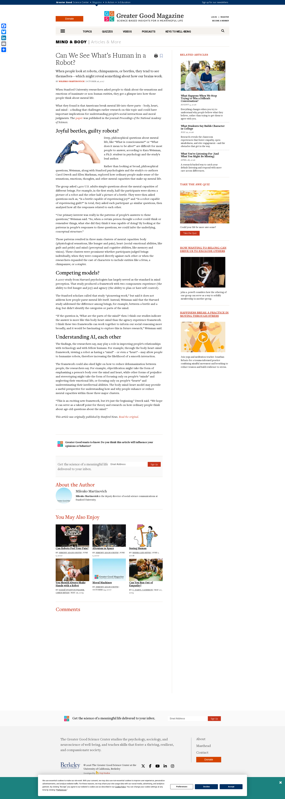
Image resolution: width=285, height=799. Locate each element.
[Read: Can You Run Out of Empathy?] (146, 569)
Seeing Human (138, 548)
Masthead (203, 745)
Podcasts (148, 31)
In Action (109, 2)
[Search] (222, 31)
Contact (202, 752)
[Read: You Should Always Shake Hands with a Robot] (72, 569)
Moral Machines (102, 582)
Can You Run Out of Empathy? (141, 584)
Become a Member (220, 21)
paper (79, 118)
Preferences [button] (61, 790)
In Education (124, 2)
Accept (231, 787)
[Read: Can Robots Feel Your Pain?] (72, 535)
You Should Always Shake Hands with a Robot (71, 584)
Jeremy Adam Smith (70, 552)
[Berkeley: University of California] (70, 765)
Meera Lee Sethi (141, 552)
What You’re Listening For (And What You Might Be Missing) (200, 155)
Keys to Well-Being (178, 31)
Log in (214, 17)
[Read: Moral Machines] (109, 569)
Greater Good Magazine (144, 16)
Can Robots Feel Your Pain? (72, 548)
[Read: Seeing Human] (146, 535)
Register (225, 17)
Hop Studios (104, 773)
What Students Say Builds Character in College (203, 127)
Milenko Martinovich (71, 81)
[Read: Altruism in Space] (109, 535)
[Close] (280, 783)
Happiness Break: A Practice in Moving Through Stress (204, 314)
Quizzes (107, 31)
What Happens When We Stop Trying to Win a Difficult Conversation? (199, 98)
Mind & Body (71, 42)
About (200, 739)
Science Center (81, 2)
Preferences (181, 787)
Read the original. (129, 416)
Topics (87, 31)
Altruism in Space (103, 548)
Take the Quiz (190, 233)
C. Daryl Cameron (142, 589)
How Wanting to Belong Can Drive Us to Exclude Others (203, 249)
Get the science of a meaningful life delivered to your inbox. (83, 466)
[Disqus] (109, 649)
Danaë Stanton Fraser (71, 589)
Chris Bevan (62, 592)
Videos (127, 31)
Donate (69, 18)
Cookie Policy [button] (120, 787)
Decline (206, 787)
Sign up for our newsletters (215, 2)
